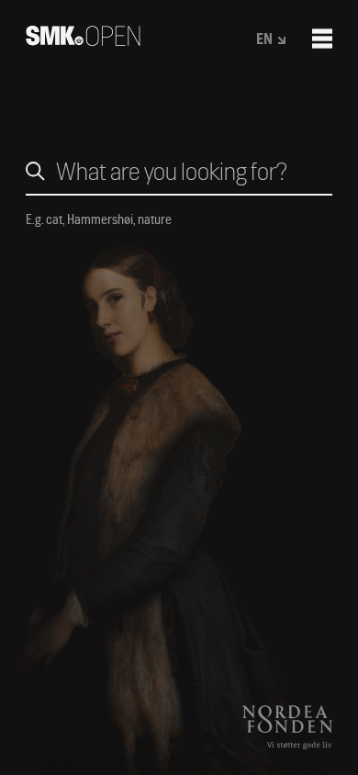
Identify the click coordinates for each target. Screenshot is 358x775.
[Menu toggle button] (322, 38)
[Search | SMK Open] (83, 40)
